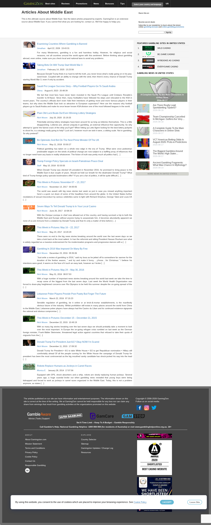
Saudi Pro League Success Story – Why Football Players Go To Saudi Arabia (76, 86)
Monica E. (41, 370)
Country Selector (88, 439)
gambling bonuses (151, 27)
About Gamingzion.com (35, 439)
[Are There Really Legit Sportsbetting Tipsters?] (143, 108)
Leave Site (195, 502)
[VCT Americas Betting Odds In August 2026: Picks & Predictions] (143, 142)
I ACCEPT (167, 502)
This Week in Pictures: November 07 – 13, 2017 (61, 182)
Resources (86, 452)
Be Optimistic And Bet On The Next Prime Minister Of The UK (68, 140)
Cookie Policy (31, 457)
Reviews (65, 3)
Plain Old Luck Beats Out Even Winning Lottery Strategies (66, 113)
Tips (122, 3)
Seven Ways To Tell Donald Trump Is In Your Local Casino (66, 206)
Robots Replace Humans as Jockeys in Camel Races (64, 366)
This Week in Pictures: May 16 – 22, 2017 (58, 227)
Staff (39, 165)
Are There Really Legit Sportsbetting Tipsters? (164, 106)
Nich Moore (42, 117)
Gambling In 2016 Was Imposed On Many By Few (62, 248)
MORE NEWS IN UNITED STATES (162, 174)
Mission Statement (33, 444)
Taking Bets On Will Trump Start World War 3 (59, 65)
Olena (39, 90)
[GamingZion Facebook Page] (139, 407)
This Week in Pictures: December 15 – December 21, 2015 (67, 318)
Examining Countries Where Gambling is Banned (62, 44)
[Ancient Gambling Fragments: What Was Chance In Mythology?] (143, 165)
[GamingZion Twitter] (154, 407)
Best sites (50, 3)
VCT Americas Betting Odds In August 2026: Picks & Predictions (170, 140)
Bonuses (110, 3)
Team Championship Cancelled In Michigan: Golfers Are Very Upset (169, 117)
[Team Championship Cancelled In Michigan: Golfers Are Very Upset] (143, 119)
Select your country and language (147, 4)
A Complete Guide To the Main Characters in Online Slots (168, 129)
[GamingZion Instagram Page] (146, 407)
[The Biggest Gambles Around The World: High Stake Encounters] (143, 154)
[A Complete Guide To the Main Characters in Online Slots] (143, 131)
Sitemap (85, 444)
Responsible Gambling (35, 465)
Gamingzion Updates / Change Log (97, 448)
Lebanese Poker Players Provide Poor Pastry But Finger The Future (71, 294)
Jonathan (41, 48)
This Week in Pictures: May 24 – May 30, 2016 (60, 270)
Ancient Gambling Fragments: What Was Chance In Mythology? (170, 163)
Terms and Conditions (35, 448)
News (96, 3)
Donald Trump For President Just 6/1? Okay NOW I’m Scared (68, 342)
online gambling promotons (173, 27)
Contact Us (30, 461)
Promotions (82, 3)
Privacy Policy (31, 452)
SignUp (168, 32)
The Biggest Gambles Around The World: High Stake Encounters (168, 152)
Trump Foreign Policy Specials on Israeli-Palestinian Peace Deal (70, 161)
